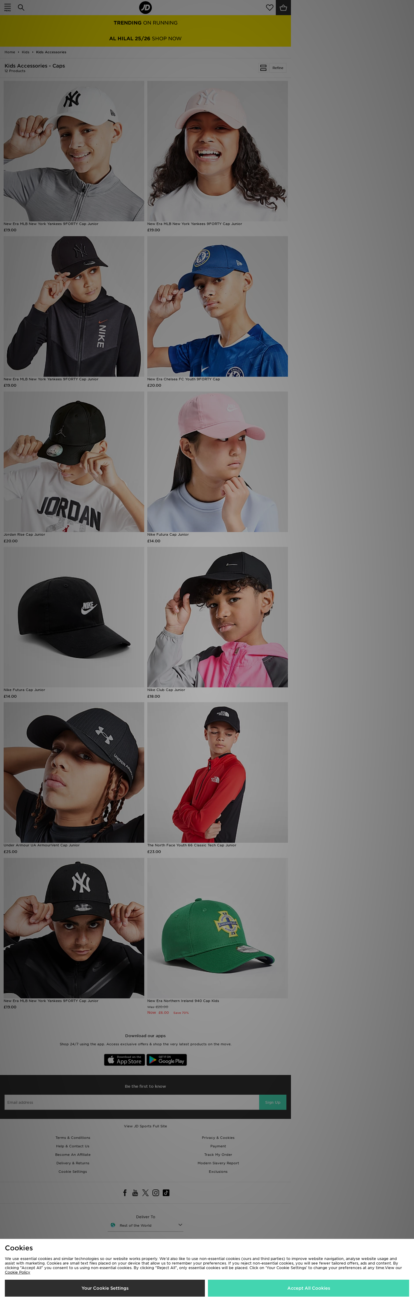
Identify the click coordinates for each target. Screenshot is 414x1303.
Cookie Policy (17, 1272)
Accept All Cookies (308, 1288)
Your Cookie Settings (105, 1288)
